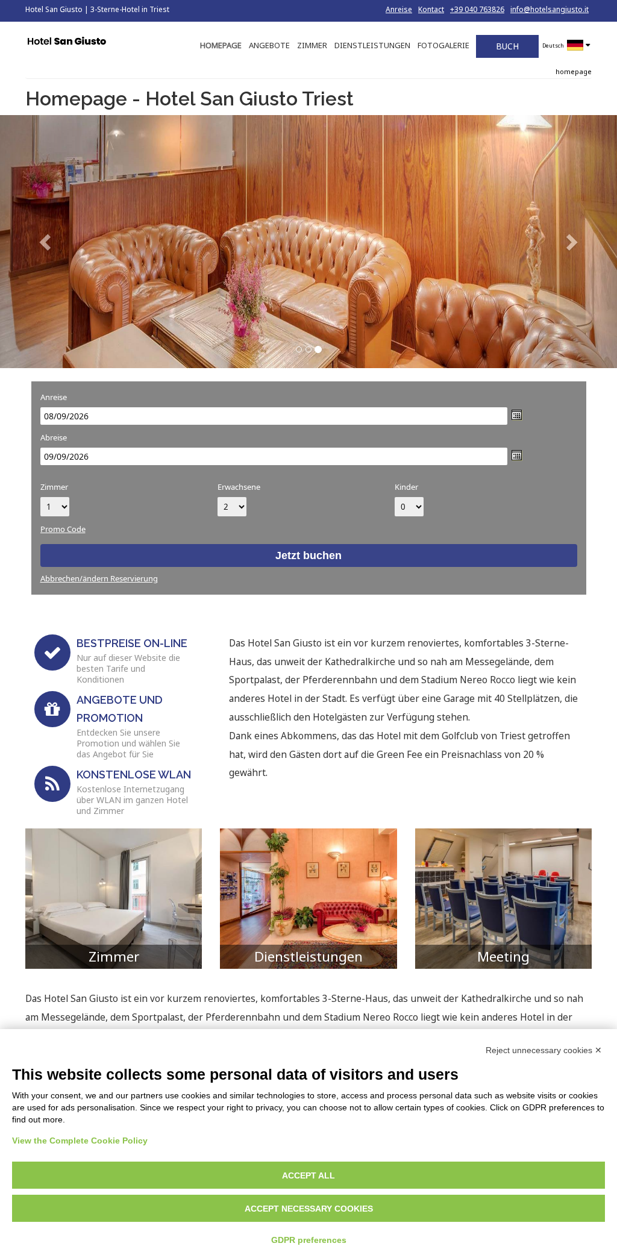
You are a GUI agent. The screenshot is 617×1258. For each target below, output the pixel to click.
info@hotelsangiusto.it (549, 9)
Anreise (399, 9)
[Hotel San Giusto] (66, 42)
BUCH (507, 46)
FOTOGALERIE (443, 45)
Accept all (308, 1175)
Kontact (431, 9)
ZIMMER (312, 45)
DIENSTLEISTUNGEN (372, 45)
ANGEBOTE (269, 45)
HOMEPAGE (221, 45)
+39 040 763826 (477, 9)
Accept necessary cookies (309, 1208)
